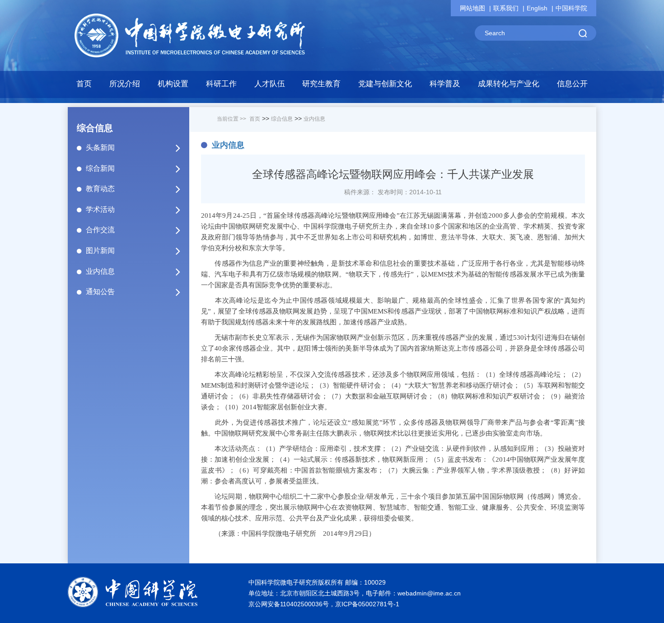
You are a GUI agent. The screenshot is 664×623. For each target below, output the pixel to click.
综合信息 (282, 119)
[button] (173, 86)
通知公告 (100, 291)
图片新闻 (100, 250)
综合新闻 (100, 168)
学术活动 (100, 209)
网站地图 (472, 8)
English (537, 8)
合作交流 (100, 230)
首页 (84, 84)
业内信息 (100, 271)
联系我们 (506, 8)
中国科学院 (571, 8)
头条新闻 (100, 147)
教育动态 (100, 188)
